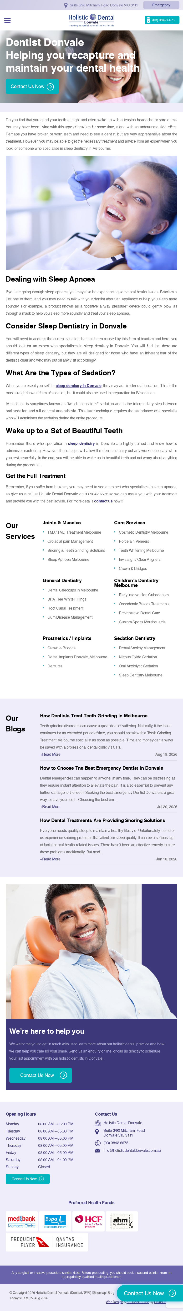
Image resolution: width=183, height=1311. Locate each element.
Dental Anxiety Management (142, 648)
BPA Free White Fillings (66, 599)
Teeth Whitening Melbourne (141, 550)
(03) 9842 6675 (115, 1142)
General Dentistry (62, 580)
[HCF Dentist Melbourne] (88, 1221)
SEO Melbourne (138, 1302)
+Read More (50, 754)
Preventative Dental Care (139, 613)
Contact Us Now (27, 86)
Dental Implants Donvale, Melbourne (77, 657)
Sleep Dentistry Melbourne (141, 675)
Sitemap (99, 1293)
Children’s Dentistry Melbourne (136, 583)
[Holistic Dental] (91, 20)
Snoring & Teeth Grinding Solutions (76, 550)
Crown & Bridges (133, 568)
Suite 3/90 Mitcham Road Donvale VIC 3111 (124, 1132)
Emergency (161, 5)
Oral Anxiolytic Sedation (138, 666)
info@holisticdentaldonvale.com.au (132, 1150)
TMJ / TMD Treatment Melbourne (74, 532)
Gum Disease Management (69, 617)
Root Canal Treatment (65, 608)
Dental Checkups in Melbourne (72, 590)
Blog (111, 1293)
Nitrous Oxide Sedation (138, 657)
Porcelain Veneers (134, 541)
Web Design (114, 1302)
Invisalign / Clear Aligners (139, 559)
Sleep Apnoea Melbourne (68, 559)
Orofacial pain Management (70, 541)
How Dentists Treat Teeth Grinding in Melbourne (93, 716)
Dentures (54, 666)
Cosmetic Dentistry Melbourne (143, 532)
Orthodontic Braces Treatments (144, 603)
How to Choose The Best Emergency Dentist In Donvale (101, 768)
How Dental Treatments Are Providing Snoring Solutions (102, 820)
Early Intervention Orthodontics (144, 594)
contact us (103, 501)
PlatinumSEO (164, 1302)
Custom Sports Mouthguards (142, 622)
